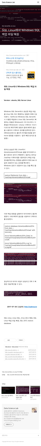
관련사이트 (4, 435)
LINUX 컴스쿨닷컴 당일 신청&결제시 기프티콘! (14, 73)
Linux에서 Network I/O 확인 (12, 354)
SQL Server (8, 346)
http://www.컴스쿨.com (13, 70)
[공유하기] (11, 340)
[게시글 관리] (14, 340)
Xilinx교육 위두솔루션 (15, 58)
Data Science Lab (8, 2)
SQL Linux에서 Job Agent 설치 (13, 352)
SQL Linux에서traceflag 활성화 (13, 356)
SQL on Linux (15, 346)
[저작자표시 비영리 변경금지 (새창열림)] (27, 340)
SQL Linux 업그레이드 (11, 350)
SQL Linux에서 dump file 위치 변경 (14, 359)
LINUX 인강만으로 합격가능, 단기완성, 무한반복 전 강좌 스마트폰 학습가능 (14, 76)
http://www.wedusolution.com (15, 55)
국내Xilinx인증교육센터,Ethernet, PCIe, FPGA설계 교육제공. (20, 62)
